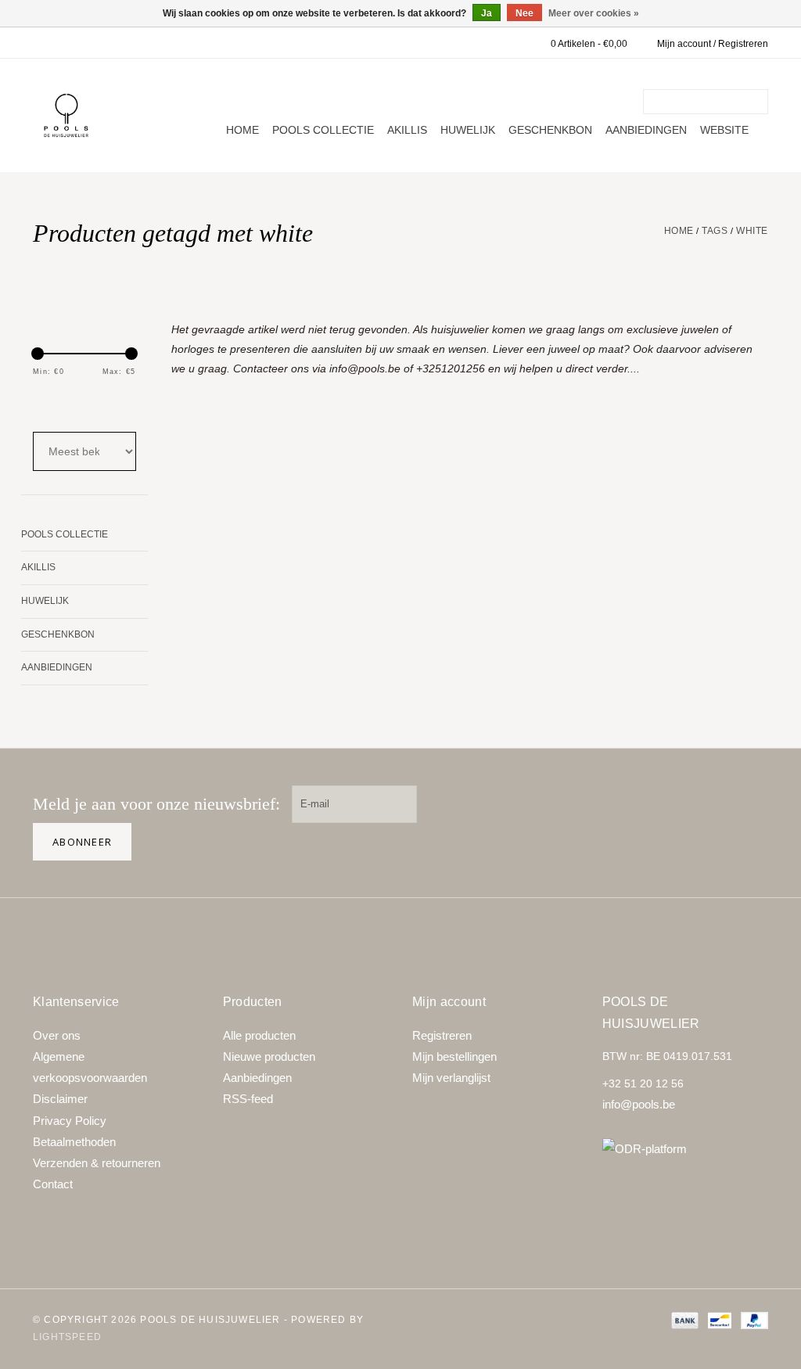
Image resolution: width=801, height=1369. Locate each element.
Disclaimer (60, 1098)
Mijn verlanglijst (451, 1077)
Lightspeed (67, 1336)
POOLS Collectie (323, 130)
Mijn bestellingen (454, 1056)
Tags (714, 230)
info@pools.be (638, 1104)
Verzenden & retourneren (96, 1163)
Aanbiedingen (646, 130)
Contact (53, 1184)
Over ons (57, 1035)
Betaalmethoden (74, 1141)
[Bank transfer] (683, 1319)
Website (724, 130)
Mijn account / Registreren (712, 43)
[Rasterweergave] (43, 404)
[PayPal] (751, 1319)
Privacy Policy (69, 1120)
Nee (524, 13)
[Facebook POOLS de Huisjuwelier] (649, 804)
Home (242, 130)
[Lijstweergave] (85, 404)
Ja (486, 13)
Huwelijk (467, 130)
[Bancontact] (718, 1319)
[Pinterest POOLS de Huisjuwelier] (699, 804)
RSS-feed (248, 1098)
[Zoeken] (758, 101)
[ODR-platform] (685, 1148)
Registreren (442, 1035)
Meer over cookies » (593, 13)
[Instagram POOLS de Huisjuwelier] (749, 804)
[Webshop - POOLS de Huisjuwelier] (66, 115)
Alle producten (259, 1035)
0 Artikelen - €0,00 (589, 43)
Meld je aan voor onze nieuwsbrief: (156, 804)
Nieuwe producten (269, 1056)
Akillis (407, 130)
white (752, 230)
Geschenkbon (550, 130)
